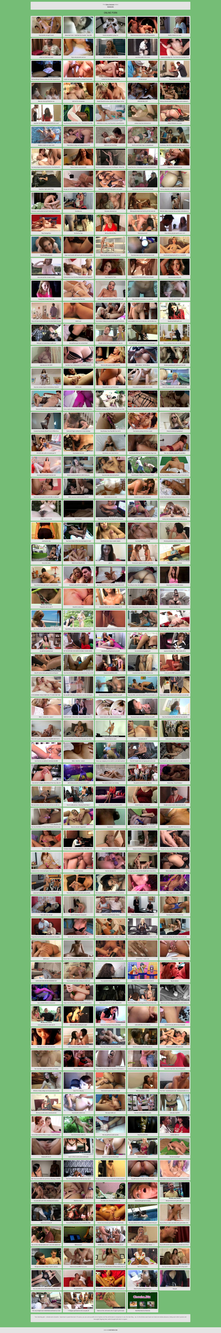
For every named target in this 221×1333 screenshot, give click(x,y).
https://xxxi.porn (110, 4)
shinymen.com (112, 1330)
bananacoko (110, 7)
